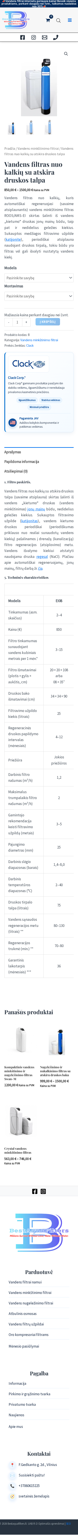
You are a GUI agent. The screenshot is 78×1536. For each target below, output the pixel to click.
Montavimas (13, 286)
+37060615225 (29, 1485)
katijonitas (29, 520)
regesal (42, 556)
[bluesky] (33, 37)
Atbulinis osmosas (23, 1313)
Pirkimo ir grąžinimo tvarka (29, 1394)
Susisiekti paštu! (32, 1475)
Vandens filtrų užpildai (26, 1324)
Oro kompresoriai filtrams (29, 1334)
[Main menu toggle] (70, 20)
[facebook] (22, 37)
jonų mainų (36, 509)
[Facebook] (35, 1191)
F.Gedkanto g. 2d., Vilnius (38, 1464)
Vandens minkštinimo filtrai (38, 148)
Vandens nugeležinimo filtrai (31, 1303)
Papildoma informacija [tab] (21, 461)
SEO (68, 1523)
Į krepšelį (48, 322)
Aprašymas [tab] (12, 452)
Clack (30, 345)
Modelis (10, 267)
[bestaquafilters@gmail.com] (44, 37)
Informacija (17, 1383)
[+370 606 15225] (55, 37)
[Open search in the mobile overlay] (58, 20)
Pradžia (9, 148)
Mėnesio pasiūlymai (24, 1346)
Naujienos (16, 1415)
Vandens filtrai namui (25, 1282)
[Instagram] (43, 1191)
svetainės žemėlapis (34, 1496)
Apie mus (16, 1426)
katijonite (13, 239)
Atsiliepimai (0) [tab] (16, 471)
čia (40, 568)
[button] (66, 54)
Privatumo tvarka (22, 1404)
